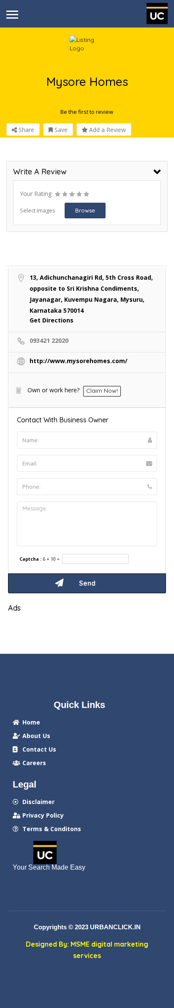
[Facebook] (20, 886)
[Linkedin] (36, 886)
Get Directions (51, 320)
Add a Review (106, 130)
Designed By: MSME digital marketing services (87, 950)
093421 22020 (49, 340)
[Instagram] (53, 886)
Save (60, 130)
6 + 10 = (51, 559)
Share (25, 130)
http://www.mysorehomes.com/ (79, 361)
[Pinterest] (69, 886)
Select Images (37, 210)
